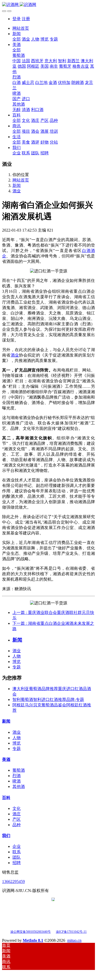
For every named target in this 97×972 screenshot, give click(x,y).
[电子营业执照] (53, 931)
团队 (16, 857)
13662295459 (13, 881)
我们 (6, 835)
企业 (16, 846)
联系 (16, 852)
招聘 (16, 862)
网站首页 (20, 28)
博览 (16, 661)
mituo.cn (74, 940)
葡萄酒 (18, 770)
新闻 (16, 185)
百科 (6, 797)
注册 (26, 19)
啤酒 (16, 781)
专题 (16, 667)
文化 (16, 808)
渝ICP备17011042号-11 (71, 932)
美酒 (6, 759)
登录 (16, 19)
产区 (16, 819)
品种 (16, 825)
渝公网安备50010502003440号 (30, 932)
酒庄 (16, 814)
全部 (16, 39)
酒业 (16, 191)
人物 (16, 656)
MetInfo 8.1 (33, 940)
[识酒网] (48, 4)
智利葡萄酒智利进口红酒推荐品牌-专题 (48, 699)
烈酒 (16, 775)
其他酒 (18, 786)
